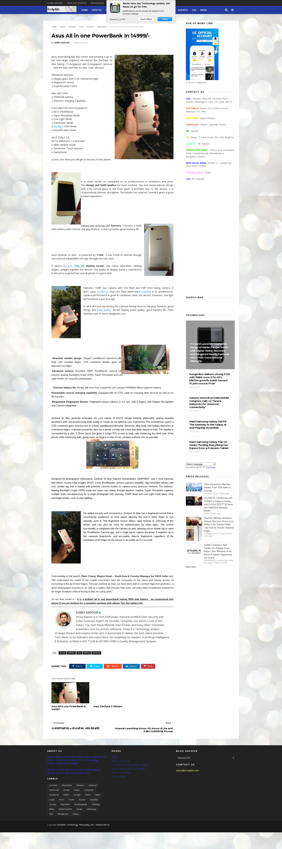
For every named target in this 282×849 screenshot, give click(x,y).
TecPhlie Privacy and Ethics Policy (129, 764)
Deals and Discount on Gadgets (128, 768)
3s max (63, 27)
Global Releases (55, 3)
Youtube (94, 799)
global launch (65, 809)
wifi (51, 814)
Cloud (76, 790)
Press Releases (97, 3)
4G (193, 10)
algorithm (65, 804)
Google (77, 794)
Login (52, 799)
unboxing (91, 809)
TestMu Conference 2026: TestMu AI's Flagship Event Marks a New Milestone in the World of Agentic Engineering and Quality (218, 551)
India (203, 10)
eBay (51, 809)
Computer (89, 790)
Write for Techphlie (76, 3)
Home (85, 10)
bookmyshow (80, 804)
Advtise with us (102, 824)
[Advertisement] (210, 241)
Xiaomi (82, 799)
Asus (81, 27)
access (52, 804)
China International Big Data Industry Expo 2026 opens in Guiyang (217, 487)
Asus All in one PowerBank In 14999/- (68, 708)
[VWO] (122, 19)
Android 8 (54, 790)
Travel (71, 799)
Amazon (80, 785)
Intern (97, 794)
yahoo (76, 814)
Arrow (66, 790)
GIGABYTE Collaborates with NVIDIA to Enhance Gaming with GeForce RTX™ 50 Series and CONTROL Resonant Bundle (218, 504)
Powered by (114, 19)
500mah (72, 27)
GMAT (66, 794)
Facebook (54, 794)
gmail (79, 809)
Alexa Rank (67, 785)
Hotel (87, 794)
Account (53, 785)
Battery (90, 27)
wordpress (63, 814)
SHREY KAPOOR (87, 612)
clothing (95, 804)
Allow (165, 19)
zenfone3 (102, 27)
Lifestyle (97, 10)
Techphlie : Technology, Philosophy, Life (75, 824)
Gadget (182, 10)
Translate (211, 467)
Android (92, 785)
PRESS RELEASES (121, 761)
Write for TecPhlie (121, 772)
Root (61, 799)
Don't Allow (146, 19)
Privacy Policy (119, 776)
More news (191, 567)
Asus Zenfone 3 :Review (108, 706)
